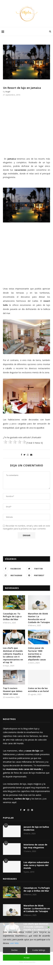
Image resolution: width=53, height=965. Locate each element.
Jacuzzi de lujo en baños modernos (36, 828)
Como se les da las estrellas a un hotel (38, 690)
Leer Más (14, 943)
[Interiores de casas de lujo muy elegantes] (12, 849)
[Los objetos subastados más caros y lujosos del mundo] (12, 867)
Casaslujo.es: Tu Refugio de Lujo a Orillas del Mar (12, 616)
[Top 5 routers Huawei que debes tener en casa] (14, 677)
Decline (14, 950)
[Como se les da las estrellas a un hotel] (39, 677)
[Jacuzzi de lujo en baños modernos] (12, 831)
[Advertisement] (26, 126)
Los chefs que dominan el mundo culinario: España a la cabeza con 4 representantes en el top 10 (13, 655)
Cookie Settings (38, 950)
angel (7, 91)
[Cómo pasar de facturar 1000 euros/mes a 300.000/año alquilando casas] (39, 637)
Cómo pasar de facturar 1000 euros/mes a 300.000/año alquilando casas (37, 654)
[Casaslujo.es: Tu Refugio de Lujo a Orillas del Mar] (14, 602)
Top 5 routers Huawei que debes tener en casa (12, 691)
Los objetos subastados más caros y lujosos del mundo (36, 865)
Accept (26, 957)
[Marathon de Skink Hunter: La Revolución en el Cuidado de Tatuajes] (39, 602)
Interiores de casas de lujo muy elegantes (35, 846)
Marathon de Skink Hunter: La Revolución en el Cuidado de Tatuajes (39, 618)
